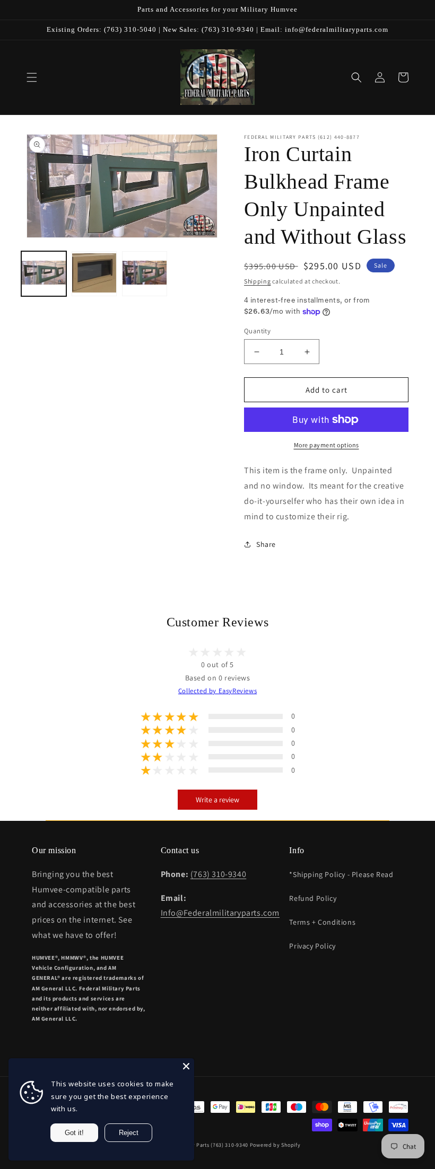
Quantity (257, 330)
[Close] (186, 1066)
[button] (32, 77)
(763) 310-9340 (218, 874)
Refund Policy (312, 898)
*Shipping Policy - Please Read (341, 874)
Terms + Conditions (322, 922)
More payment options (326, 445)
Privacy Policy (312, 946)
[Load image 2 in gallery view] (94, 273)
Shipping (257, 281)
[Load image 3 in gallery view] (144, 273)
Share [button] (266, 544)
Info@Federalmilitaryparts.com (220, 912)
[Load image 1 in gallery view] (43, 273)
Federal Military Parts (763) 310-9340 (201, 1144)
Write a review (217, 799)
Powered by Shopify (275, 1144)
